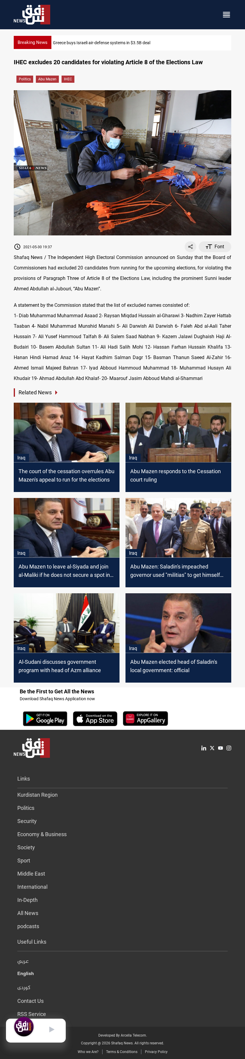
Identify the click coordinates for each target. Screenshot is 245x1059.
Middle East (31, 874)
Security (27, 821)
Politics (25, 79)
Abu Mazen (47, 79)
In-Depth (27, 900)
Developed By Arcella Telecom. (122, 1035)
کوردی (23, 988)
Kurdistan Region (37, 795)
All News (27, 913)
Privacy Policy (156, 1052)
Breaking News (33, 42)
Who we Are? (88, 1052)
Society (26, 847)
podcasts (28, 926)
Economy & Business (42, 834)
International (32, 887)
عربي (23, 961)
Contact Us (30, 1001)
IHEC (68, 79)
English (25, 975)
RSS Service (31, 1014)
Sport (23, 860)
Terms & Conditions (121, 1052)
